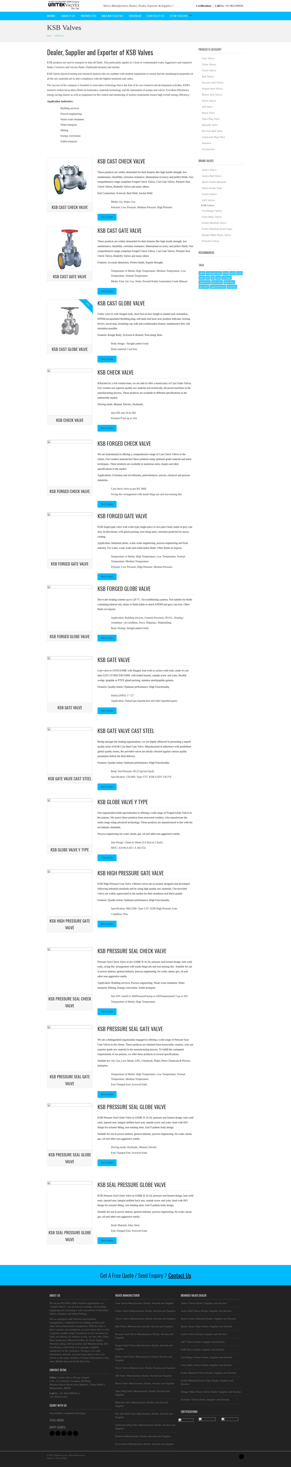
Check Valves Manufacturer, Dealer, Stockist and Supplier (145, 1318)
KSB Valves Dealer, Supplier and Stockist (202, 1349)
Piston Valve (208, 113)
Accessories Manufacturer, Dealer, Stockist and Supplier (144, 1444)
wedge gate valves (214, 273)
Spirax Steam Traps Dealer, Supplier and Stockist (206, 1326)
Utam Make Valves (212, 216)
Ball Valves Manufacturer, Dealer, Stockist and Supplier (144, 1326)
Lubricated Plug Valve (213, 137)
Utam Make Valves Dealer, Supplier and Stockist (206, 1365)
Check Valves (209, 70)
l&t (212, 278)
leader (201, 278)
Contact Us (179, 1275)
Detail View (59, 198)
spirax (239, 273)
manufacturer (204, 282)
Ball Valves (208, 76)
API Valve (207, 106)
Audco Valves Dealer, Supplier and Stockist (204, 1303)
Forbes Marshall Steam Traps (217, 229)
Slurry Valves (209, 100)
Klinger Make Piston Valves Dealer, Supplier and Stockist (211, 1391)
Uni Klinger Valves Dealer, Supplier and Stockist (206, 1357)
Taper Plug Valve (211, 119)
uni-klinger (226, 278)
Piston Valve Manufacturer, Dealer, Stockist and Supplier (144, 1383)
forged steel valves (217, 287)
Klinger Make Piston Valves (216, 235)
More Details (107, 217)
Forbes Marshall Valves (214, 223)
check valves (217, 282)
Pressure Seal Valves (212, 82)
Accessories (208, 149)
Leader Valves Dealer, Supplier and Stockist (204, 1334)
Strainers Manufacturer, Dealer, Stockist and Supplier (143, 1436)
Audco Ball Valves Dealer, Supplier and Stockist (206, 1311)
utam (218, 278)
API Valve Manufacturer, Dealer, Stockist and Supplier (143, 1375)
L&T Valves (208, 200)
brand (225, 273)
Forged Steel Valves (212, 88)
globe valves (229, 282)
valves (201, 273)
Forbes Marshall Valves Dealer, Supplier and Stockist (208, 1372)
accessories (231, 287)
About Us (50, 1458)
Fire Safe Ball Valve (212, 131)
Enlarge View (82, 198)
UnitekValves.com (60, 1455)
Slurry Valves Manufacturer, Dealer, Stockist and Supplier (145, 1368)
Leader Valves (209, 194)
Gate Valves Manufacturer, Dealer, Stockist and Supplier (144, 1303)
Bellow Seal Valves (212, 94)
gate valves (203, 287)
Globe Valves (209, 64)
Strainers (206, 143)
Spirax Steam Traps (212, 188)
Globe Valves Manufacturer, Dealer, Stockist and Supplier (145, 1311)
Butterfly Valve (210, 125)
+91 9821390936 (229, 5)
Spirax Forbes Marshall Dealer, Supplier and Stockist (208, 1318)
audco (232, 273)
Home (49, 36)
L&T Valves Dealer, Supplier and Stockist (202, 1342)
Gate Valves (208, 58)
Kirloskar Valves (210, 241)
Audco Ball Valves (211, 176)
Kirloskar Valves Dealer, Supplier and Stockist (205, 1399)
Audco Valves (209, 170)
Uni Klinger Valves (212, 210)
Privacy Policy (61, 1458)
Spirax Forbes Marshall (214, 182)
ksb (207, 278)
